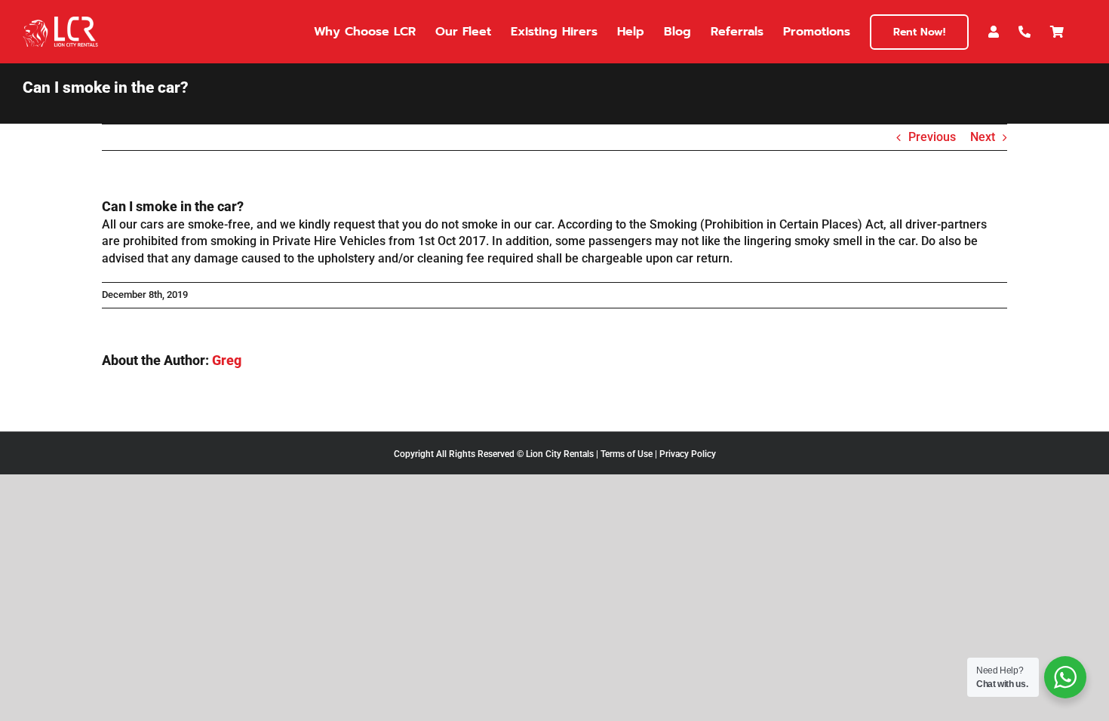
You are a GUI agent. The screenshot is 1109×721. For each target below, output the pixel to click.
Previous (932, 137)
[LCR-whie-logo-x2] (60, 22)
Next (982, 137)
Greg (226, 360)
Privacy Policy (687, 454)
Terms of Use (627, 454)
